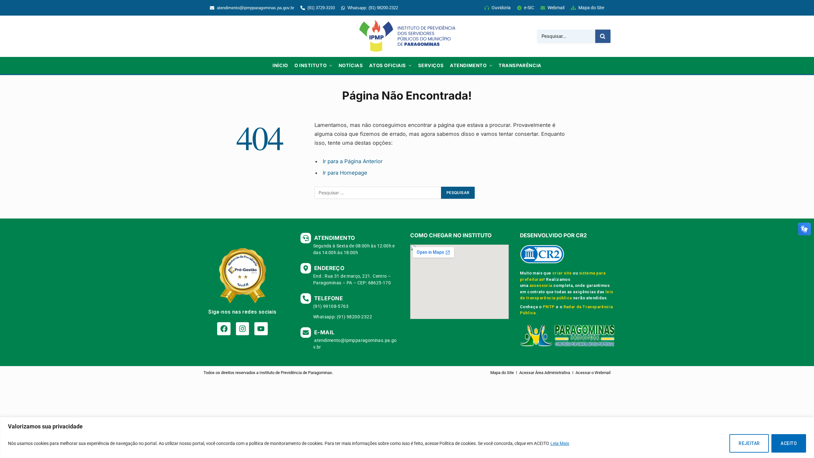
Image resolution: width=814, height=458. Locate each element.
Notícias (351, 65)
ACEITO (789, 443)
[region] (407, 437)
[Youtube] (260, 328)
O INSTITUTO (310, 65)
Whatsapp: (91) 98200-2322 (373, 7)
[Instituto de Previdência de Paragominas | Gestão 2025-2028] (407, 36)
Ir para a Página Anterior (353, 161)
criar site (562, 273)
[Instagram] (242, 328)
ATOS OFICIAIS (387, 65)
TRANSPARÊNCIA (520, 65)
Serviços (431, 65)
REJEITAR (749, 443)
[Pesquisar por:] (378, 193)
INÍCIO (280, 65)
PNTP (549, 306)
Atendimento (468, 65)
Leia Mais (559, 443)
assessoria (540, 285)
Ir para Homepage (345, 173)
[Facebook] (223, 328)
